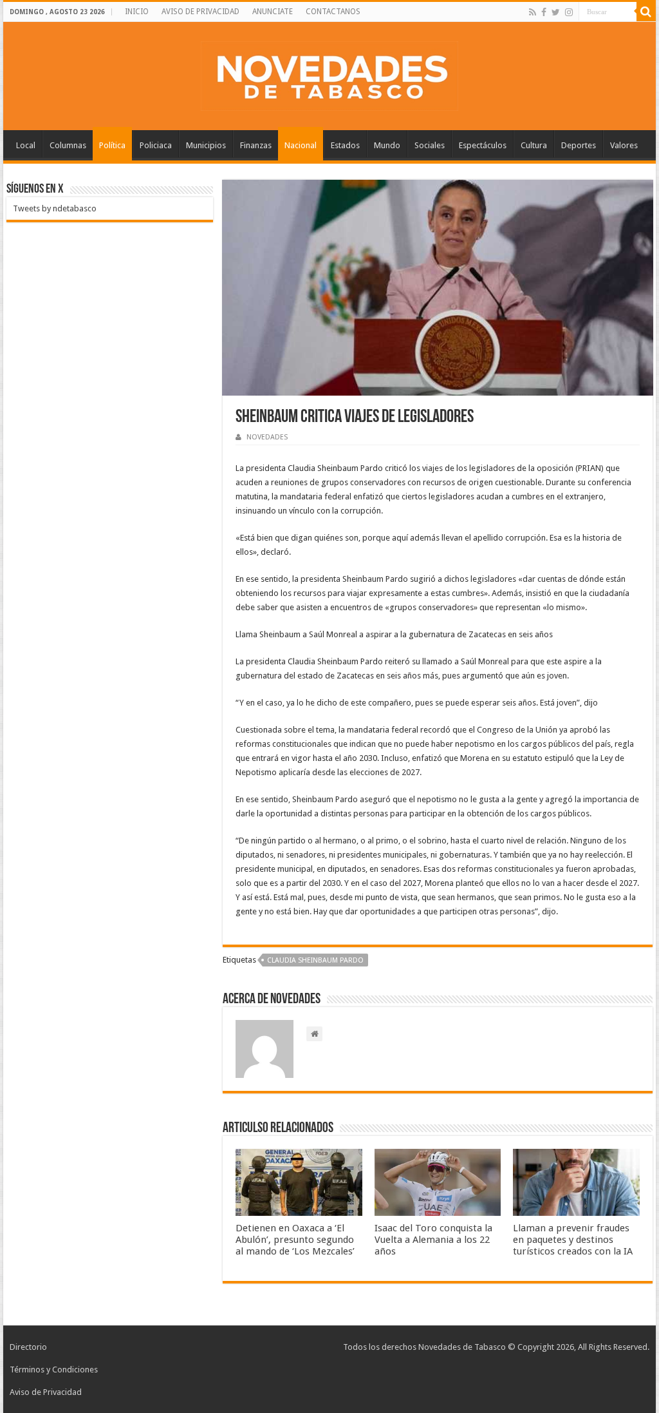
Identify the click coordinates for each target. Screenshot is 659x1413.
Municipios (206, 145)
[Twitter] (555, 12)
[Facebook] (544, 12)
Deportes (578, 145)
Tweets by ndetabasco (55, 208)
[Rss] (532, 12)
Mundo (387, 145)
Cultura (534, 145)
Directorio (28, 1347)
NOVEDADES (267, 437)
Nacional (300, 145)
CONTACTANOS (333, 11)
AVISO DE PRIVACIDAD (200, 11)
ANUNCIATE (272, 11)
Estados (345, 145)
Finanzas (256, 145)
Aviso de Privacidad (46, 1392)
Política (112, 145)
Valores (624, 145)
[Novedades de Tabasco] (329, 73)
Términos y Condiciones (54, 1369)
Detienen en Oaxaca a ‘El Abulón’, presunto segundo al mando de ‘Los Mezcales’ (295, 1239)
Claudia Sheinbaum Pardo (315, 960)
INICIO (137, 11)
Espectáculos (482, 145)
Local (25, 145)
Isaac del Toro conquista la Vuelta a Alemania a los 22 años (433, 1239)
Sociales (429, 145)
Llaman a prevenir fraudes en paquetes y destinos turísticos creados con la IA (573, 1239)
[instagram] (569, 12)
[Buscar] (646, 11)
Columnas (68, 145)
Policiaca (156, 145)
